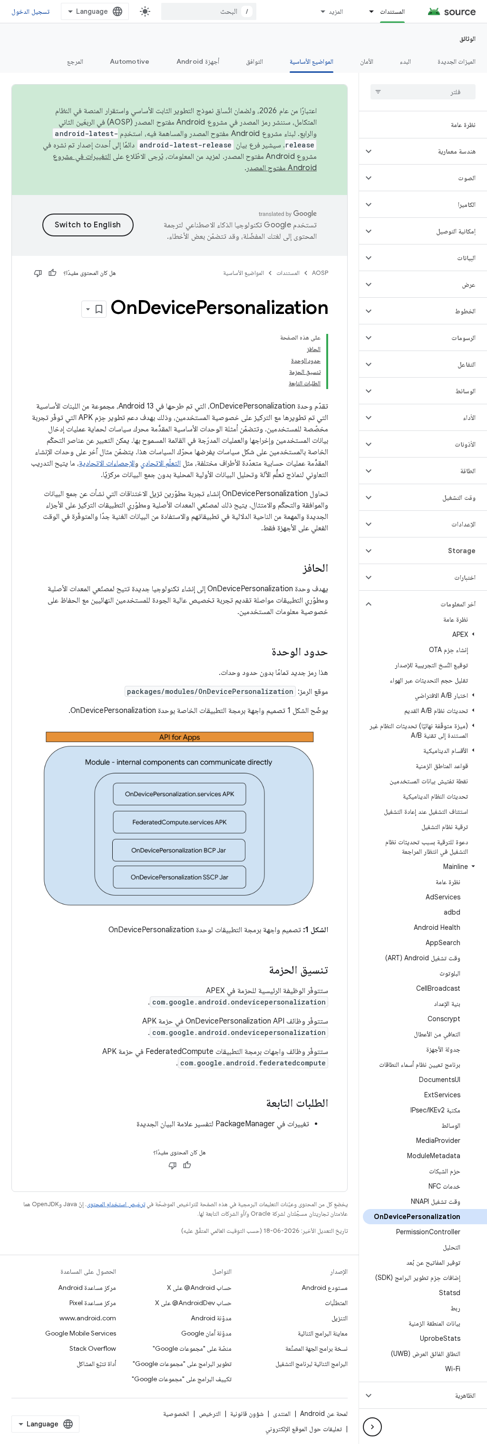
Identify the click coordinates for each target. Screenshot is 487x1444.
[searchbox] (423, 91)
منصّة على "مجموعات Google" (192, 1348)
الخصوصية (176, 1413)
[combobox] (208, 11)
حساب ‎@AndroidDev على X (193, 1302)
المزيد (336, 11)
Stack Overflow (92, 1348)
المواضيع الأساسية (311, 61)
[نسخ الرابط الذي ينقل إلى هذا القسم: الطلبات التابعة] (256, 1103)
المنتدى (282, 1413)
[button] (430, 151)
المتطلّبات (336, 1302)
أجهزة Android (197, 61)
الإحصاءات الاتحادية (107, 463)
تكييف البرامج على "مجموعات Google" (182, 1379)
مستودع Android (325, 1287)
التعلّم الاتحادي (160, 463)
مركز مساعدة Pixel (92, 1302)
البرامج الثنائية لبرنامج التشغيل (311, 1363)
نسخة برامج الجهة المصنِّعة (316, 1348)
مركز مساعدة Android (87, 1287)
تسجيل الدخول (30, 11)
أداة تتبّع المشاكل (96, 1363)
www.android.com (87, 1318)
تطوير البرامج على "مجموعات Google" (182, 1363)
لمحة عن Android (324, 1413)
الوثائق (467, 38)
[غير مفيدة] (38, 273)
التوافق (254, 61)
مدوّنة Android (211, 1318)
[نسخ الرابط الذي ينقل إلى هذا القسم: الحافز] (293, 569)
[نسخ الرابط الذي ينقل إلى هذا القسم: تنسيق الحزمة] (259, 970)
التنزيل (339, 1318)
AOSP (320, 273)
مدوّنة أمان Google (206, 1333)
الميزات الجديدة (457, 61)
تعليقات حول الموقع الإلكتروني (303, 1429)
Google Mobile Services (80, 1333)
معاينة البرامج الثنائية (323, 1333)
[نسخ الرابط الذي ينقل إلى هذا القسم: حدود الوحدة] (262, 652)
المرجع (75, 61)
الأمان (366, 61)
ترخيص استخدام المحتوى (116, 1204)
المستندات (392, 11)
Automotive (130, 61)
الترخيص (210, 1413)
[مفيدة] (52, 273)
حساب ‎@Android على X (199, 1287)
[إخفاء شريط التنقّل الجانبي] (372, 1426)
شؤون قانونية (246, 1413)
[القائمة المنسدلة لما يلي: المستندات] (367, 11)
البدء (405, 61)
